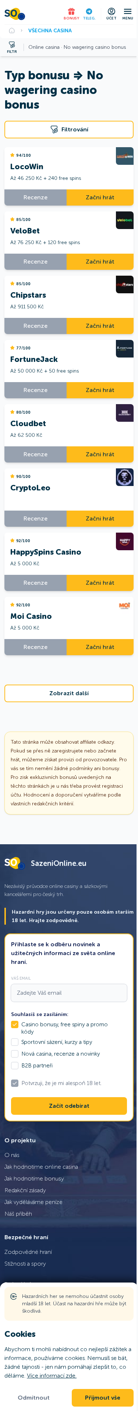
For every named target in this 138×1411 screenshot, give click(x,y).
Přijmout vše (102, 1397)
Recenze (35, 197)
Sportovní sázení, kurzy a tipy (56, 1042)
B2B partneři (37, 1066)
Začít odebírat (69, 1106)
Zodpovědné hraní (28, 1252)
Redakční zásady (25, 1190)
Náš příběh (18, 1214)
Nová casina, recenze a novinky (60, 1054)
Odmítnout (34, 1397)
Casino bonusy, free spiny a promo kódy (64, 1028)
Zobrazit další (69, 693)
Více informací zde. (52, 1375)
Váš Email (21, 978)
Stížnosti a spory (25, 1264)
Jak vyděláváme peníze (33, 1202)
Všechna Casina (50, 30)
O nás (12, 1155)
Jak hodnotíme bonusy (34, 1178)
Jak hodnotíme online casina (41, 1167)
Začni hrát (100, 197)
